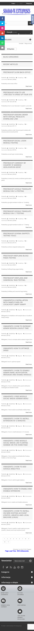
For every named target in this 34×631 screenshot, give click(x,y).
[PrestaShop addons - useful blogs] (17, 11)
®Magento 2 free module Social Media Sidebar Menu (15, 397)
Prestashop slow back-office (16, 72)
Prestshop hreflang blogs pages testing (15, 257)
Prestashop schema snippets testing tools (16, 234)
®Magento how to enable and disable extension (17, 490)
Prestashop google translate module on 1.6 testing (17, 190)
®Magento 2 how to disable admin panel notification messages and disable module (17, 372)
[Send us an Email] (2, 47)
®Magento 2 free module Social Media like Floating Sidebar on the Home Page (15, 443)
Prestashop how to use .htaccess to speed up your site (17, 93)
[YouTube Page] (2, 33)
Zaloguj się (29, 3)
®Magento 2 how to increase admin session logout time (17, 327)
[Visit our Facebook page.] (2, 18)
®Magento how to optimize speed (16, 349)
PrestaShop (21, 77)
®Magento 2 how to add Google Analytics (14, 468)
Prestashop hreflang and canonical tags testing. (15, 279)
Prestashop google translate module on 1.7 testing (17, 212)
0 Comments (28, 309)
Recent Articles (10, 64)
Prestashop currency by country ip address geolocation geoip (14, 165)
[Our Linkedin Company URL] (2, 38)
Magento (20, 309)
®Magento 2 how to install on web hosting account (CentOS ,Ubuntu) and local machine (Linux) (16, 514)
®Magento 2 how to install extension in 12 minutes (16, 419)
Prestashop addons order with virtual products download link (15, 117)
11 (8, 542)
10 (4, 542)
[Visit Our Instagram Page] (2, 28)
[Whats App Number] (2, 42)
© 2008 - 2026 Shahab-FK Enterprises (11, 626)
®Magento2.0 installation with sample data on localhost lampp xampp (15, 302)
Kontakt (21, 43)
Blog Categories (10, 57)
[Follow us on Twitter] (2, 23)
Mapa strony (28, 43)
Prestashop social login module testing (14, 142)
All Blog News (10, 49)
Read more (29, 86)
